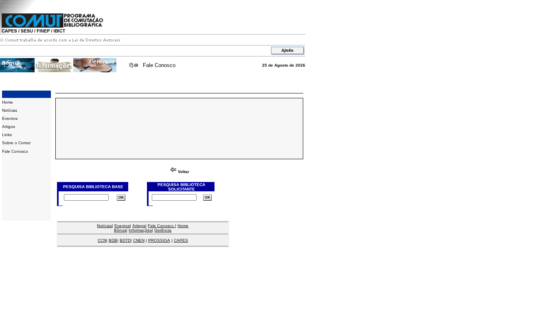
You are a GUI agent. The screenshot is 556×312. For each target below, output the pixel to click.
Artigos (8, 126)
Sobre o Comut (16, 143)
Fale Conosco (159, 65)
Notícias (9, 110)
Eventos (10, 118)
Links (7, 134)
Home (7, 102)
